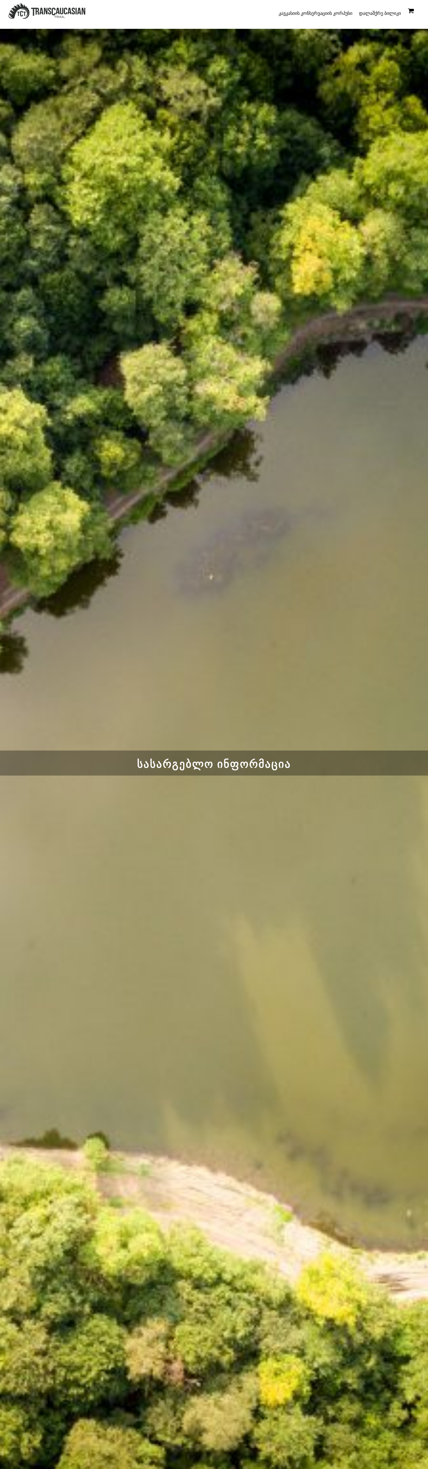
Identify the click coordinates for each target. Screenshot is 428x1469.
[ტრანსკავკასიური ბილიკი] (46, 16)
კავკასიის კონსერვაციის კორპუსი (315, 13)
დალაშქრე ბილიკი (380, 13)
